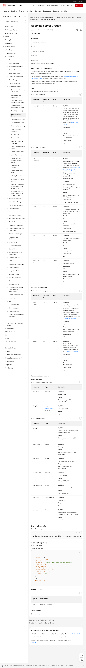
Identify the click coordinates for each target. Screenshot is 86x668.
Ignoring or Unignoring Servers (17, 180)
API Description (11, 60)
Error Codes (37, 614)
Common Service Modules (16, 264)
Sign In (69, 6)
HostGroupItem (49, 408)
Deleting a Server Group (18, 126)
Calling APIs (10, 56)
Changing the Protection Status (18, 147)
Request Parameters (38, 51)
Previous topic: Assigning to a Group (41, 620)
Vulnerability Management (16, 202)
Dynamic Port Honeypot (16, 234)
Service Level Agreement (13, 358)
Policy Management (15, 198)
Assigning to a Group (17, 111)
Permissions (9, 368)
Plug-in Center (13, 242)
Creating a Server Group (18, 119)
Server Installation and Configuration (15, 253)
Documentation (52, 6)
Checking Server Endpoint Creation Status (16, 160)
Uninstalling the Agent (17, 151)
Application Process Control (17, 218)
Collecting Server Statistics (16, 130)
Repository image (14, 274)
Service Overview (11, 33)
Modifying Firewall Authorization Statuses (17, 106)
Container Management (16, 76)
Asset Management (14, 63)
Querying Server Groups (16, 115)
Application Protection (15, 215)
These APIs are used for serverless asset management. (16, 289)
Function (35, 38)
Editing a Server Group (17, 122)
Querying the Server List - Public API (18, 91)
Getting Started (10, 40)
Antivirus (11, 212)
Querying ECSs (15, 138)
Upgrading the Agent (17, 155)
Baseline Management (15, 70)
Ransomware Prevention (16, 66)
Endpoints (8, 364)
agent (10, 301)
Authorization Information (40, 43)
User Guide (8, 43)
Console (62, 6)
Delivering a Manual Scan (17, 171)
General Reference (11, 348)
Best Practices (10, 46)
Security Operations (15, 277)
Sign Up (79, 6)
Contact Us (41, 6)
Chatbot (33, 643)
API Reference (9, 50)
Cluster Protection (14, 304)
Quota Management (15, 73)
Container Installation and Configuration (16, 229)
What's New (9, 26)
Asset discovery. (14, 298)
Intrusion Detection (14, 83)
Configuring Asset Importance (16, 96)
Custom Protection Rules (16, 294)
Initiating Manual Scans (18, 176)
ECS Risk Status (15, 134)
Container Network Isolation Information (17, 315)
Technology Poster (11, 30)
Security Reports (14, 284)
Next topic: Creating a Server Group (41, 623)
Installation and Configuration (13, 238)
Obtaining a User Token (70, 318)
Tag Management (14, 208)
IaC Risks (11, 261)
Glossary (8, 351)
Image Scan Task (14, 271)
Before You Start (11, 53)
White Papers (9, 361)
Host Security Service (46, 17)
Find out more (69, 665)
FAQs (6, 335)
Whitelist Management (15, 222)
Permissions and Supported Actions (15, 324)
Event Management (14, 80)
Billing (7, 36)
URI (34, 47)
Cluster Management (15, 245)
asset (10, 320)
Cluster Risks (13, 249)
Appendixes (10, 328)
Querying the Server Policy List (17, 142)
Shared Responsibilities (13, 354)
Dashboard (12, 281)
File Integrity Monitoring (16, 225)
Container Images (14, 267)
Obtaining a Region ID (72, 351)
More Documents (10, 342)
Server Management (15, 86)
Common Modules (14, 257)
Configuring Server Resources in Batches (17, 101)
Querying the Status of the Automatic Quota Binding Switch (17, 186)
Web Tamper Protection (16, 205)
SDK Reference (10, 332)
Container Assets (14, 311)
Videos (7, 338)
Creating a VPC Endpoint (15, 166)
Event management (14, 308)
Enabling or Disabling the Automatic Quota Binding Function (17, 193)
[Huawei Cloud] (12, 5)
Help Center (33, 17)
